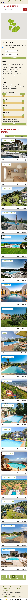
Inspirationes (5, 590)
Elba (17, 69)
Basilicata (5, 69)
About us (16, 1)
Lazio (14, 73)
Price (22, 136)
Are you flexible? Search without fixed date (15, 45)
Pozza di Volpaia (8, 405)
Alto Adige (5, 67)
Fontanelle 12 (7, 309)
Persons (14, 136)
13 (13, 578)
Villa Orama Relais (9, 477)
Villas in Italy (5, 586)
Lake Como (6, 71)
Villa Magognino (8, 501)
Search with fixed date (9, 47)
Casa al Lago (7, 188)
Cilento (12, 69)
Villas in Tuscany (14, 586)
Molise (11, 75)
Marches (5, 75)
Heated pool (14, 88)
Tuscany (17, 77)
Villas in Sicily (12, 588)
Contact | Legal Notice (7, 1)
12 (10, 578)
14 (17, 578)
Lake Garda (14, 71)
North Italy (5, 64)
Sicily (11, 77)
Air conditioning (15, 86)
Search (14, 58)
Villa (4, 84)
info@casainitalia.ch (7, 596)
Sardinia (5, 77)
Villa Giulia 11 (7, 381)
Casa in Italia (11, 6)
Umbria (23, 77)
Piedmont (18, 75)
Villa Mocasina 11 (8, 525)
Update (14, 123)
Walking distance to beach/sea (11, 121)
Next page (3, 572)
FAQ (21, 1)
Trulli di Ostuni (8, 357)
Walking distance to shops (10, 119)
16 (24, 578)
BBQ (23, 86)
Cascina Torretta (9, 212)
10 (3, 578)
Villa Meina (6, 429)
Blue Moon (6, 236)
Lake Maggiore (6, 73)
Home (25, 1)
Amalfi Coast (14, 67)
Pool (9, 84)
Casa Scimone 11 (8, 453)
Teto (4, 333)
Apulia (20, 67)
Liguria (19, 73)
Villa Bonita (7, 285)
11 (6, 578)
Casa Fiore (6, 164)
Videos (18, 588)
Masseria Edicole (8, 549)
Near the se (6, 88)
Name (6, 136)
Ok (25, 9)
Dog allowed (6, 86)
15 (20, 578)
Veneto (5, 78)
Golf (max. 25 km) (16, 84)
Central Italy (13, 64)
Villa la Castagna (8, 140)
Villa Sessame (7, 260)
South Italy (21, 64)
